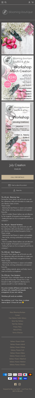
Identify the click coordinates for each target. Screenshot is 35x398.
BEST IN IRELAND (17, 391)
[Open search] (6, 2)
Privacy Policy (17, 327)
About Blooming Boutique (17, 312)
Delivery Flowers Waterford (17, 359)
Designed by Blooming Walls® (12, 389)
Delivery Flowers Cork (17, 350)
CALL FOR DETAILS (17, 177)
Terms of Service (18, 333)
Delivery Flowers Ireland (17, 344)
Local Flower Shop (26, 389)
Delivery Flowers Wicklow (17, 365)
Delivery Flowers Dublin (17, 341)
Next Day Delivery (17, 324)
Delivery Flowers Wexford (17, 362)
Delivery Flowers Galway (17, 347)
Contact (17, 315)
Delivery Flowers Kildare (17, 353)
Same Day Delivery (17, 321)
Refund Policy (17, 330)
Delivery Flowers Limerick (17, 356)
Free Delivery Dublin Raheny (17, 318)
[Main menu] (2, 2)
